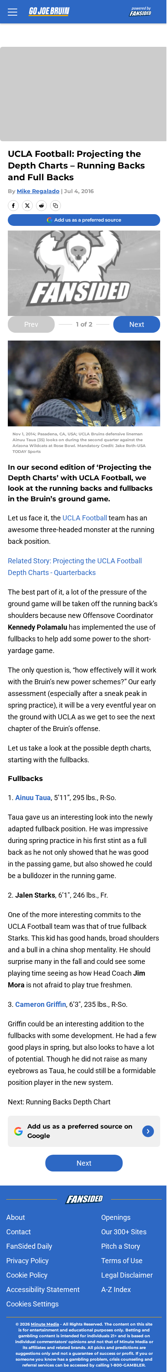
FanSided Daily (29, 1246)
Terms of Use (122, 1261)
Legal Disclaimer (127, 1275)
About (15, 1217)
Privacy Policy (27, 1261)
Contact (18, 1232)
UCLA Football (85, 518)
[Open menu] (12, 11)
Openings (115, 1217)
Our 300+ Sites (124, 1232)
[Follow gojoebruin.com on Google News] (148, 1131)
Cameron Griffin (40, 1004)
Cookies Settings (32, 1304)
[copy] (55, 205)
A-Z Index (116, 1289)
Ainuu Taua (33, 797)
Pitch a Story (120, 1246)
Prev (31, 324)
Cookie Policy (27, 1275)
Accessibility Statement (43, 1289)
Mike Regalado (38, 191)
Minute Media (45, 1324)
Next (136, 324)
